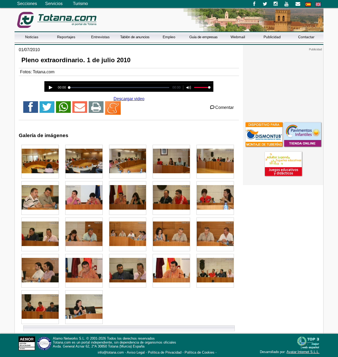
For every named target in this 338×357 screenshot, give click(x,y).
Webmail (238, 37)
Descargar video (129, 99)
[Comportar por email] (79, 109)
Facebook (254, 4)
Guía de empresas (203, 37)
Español (308, 4)
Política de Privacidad (164, 352)
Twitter (265, 4)
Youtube (286, 4)
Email (297, 4)
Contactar (306, 37)
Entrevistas (100, 37)
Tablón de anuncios (134, 37)
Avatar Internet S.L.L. (303, 352)
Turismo (80, 3)
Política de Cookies (199, 352)
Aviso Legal (136, 352)
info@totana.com (111, 352)
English (318, 4)
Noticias (31, 37)
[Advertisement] (283, 84)
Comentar (224, 107)
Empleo (169, 37)
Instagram (275, 4)
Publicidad (272, 37)
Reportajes (66, 37)
